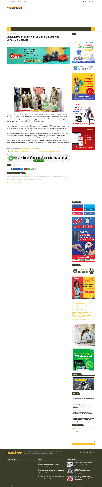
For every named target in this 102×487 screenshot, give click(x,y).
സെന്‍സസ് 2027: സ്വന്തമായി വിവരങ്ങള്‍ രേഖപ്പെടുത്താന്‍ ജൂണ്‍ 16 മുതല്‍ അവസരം (83, 463)
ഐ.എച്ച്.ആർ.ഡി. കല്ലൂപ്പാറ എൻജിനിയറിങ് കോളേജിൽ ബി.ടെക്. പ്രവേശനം (82, 470)
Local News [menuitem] (15, 29)
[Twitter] (21, 169)
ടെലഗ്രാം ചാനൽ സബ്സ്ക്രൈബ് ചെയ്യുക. (49, 151)
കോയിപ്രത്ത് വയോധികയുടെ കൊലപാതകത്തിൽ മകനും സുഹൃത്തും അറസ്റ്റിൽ (82, 406)
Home (8, 1)
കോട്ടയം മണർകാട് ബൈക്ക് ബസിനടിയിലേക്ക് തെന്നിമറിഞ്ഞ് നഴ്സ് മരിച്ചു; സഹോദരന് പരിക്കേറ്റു (83, 420)
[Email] (32, 169)
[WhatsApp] (28, 169)
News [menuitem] (23, 29)
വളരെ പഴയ (67, 185)
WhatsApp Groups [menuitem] (73, 29)
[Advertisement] (67, 14)
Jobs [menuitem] (48, 29)
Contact (25, 1)
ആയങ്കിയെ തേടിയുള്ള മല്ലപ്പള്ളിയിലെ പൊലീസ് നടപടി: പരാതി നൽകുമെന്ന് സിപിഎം (84, 413)
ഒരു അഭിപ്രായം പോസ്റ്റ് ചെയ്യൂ (14, 182)
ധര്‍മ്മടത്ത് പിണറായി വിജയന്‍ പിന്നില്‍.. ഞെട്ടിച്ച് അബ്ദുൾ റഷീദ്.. (81, 308)
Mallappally (14, 1)
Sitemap (80, 485)
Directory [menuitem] (63, 29)
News (19, 165)
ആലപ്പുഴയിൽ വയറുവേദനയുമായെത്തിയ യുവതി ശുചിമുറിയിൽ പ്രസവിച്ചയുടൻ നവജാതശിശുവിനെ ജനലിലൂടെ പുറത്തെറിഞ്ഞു (82, 304)
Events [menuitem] (54, 29)
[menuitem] (9, 29)
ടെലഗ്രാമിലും (30, 148)
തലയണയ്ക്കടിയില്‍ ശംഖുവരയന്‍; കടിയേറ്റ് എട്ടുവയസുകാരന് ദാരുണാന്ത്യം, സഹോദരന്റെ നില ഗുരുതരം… (82, 319)
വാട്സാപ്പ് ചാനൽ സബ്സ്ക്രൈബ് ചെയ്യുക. (18, 151)
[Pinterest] (25, 169)
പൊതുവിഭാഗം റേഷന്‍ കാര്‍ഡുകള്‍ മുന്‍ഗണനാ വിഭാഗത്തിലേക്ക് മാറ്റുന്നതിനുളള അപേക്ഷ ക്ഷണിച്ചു (84, 478)
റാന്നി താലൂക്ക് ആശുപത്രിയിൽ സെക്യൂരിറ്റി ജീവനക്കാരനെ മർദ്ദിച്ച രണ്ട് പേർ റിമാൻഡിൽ (83, 399)
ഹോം (8, 33)
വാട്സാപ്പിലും (23, 148)
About (19, 1)
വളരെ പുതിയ (11, 185)
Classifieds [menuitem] (40, 29)
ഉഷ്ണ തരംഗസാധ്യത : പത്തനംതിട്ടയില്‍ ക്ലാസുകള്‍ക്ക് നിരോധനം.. (81, 315)
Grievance (86, 485)
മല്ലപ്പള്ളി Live (11, 485)
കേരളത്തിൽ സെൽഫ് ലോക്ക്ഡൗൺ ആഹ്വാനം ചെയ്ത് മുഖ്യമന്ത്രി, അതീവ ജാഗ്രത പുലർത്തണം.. (82, 312)
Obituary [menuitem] (31, 29)
